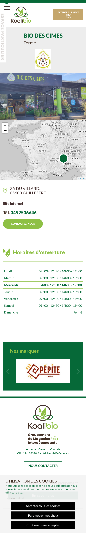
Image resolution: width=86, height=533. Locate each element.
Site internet (13, 203)
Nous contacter (43, 466)
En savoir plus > (15, 498)
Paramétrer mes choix (43, 515)
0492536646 (24, 212)
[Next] (78, 371)
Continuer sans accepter (43, 525)
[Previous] (8, 371)
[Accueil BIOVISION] (21, 14)
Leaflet (81, 178)
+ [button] (5, 125)
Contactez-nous (23, 223)
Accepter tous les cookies (43, 506)
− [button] (5, 130)
